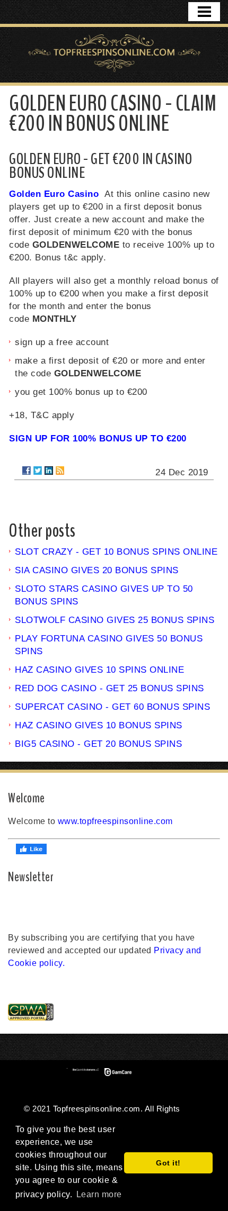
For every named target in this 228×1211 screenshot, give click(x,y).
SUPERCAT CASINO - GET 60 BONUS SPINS (112, 707)
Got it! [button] (168, 1163)
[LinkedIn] (49, 470)
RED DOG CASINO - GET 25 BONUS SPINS (109, 688)
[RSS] (60, 470)
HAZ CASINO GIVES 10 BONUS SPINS (98, 725)
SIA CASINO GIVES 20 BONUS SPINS (97, 570)
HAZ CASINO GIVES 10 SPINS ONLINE (99, 670)
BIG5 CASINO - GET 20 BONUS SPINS (98, 744)
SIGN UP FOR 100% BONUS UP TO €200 (98, 438)
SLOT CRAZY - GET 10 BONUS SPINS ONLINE (116, 552)
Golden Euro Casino (55, 194)
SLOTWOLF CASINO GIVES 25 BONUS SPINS (114, 620)
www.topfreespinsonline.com (115, 821)
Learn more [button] (99, 1194)
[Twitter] (37, 470)
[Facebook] (26, 470)
